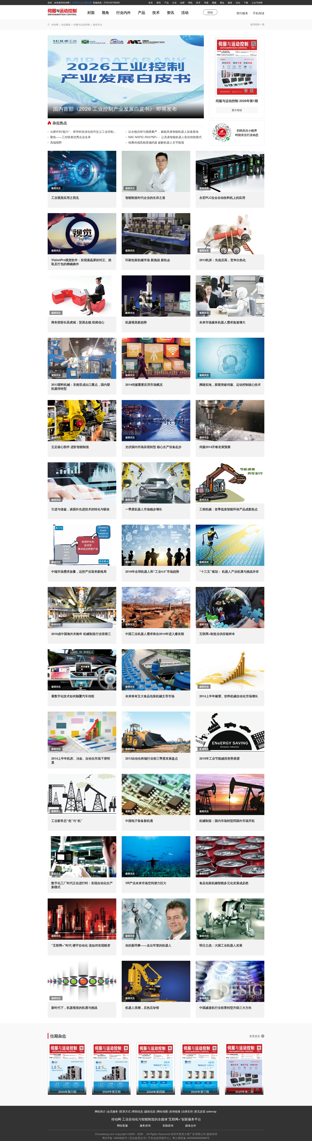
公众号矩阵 (257, 2)
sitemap (211, 1111)
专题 (206, 2)
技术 (198, 2)
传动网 (54, 24)
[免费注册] (87, 2)
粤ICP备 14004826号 (114, 1138)
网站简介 (100, 1111)
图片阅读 (237, 110)
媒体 (230, 2)
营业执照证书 (137, 1138)
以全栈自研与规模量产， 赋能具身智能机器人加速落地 (163, 131)
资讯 (158, 2)
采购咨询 (167, 1125)
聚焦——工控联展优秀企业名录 (70, 137)
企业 (174, 2)
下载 (246, 2)
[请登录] (76, 2)
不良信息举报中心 (159, 1138)
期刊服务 (242, 15)
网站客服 (122, 1125)
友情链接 (175, 1111)
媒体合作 (190, 1125)
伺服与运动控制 (81, 24)
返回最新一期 (257, 24)
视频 (214, 2)
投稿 (210, 12)
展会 (222, 2)
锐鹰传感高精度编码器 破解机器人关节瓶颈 (156, 142)
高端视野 (56, 142)
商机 (190, 2)
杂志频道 (66, 24)
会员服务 (112, 1111)
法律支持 (187, 1111)
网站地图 (162, 1111)
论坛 (238, 2)
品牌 (182, 2)
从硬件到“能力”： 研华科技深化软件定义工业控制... (83, 131)
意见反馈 (199, 1111)
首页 (150, 2)
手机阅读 (258, 13)
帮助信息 (137, 1111)
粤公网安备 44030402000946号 (191, 1138)
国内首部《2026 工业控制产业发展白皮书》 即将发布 (115, 108)
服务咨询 (145, 1125)
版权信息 (150, 1111)
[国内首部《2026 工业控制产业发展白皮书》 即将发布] (126, 76)
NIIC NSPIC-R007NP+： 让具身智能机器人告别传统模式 (165, 137)
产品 (166, 2)
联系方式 (125, 1111)
